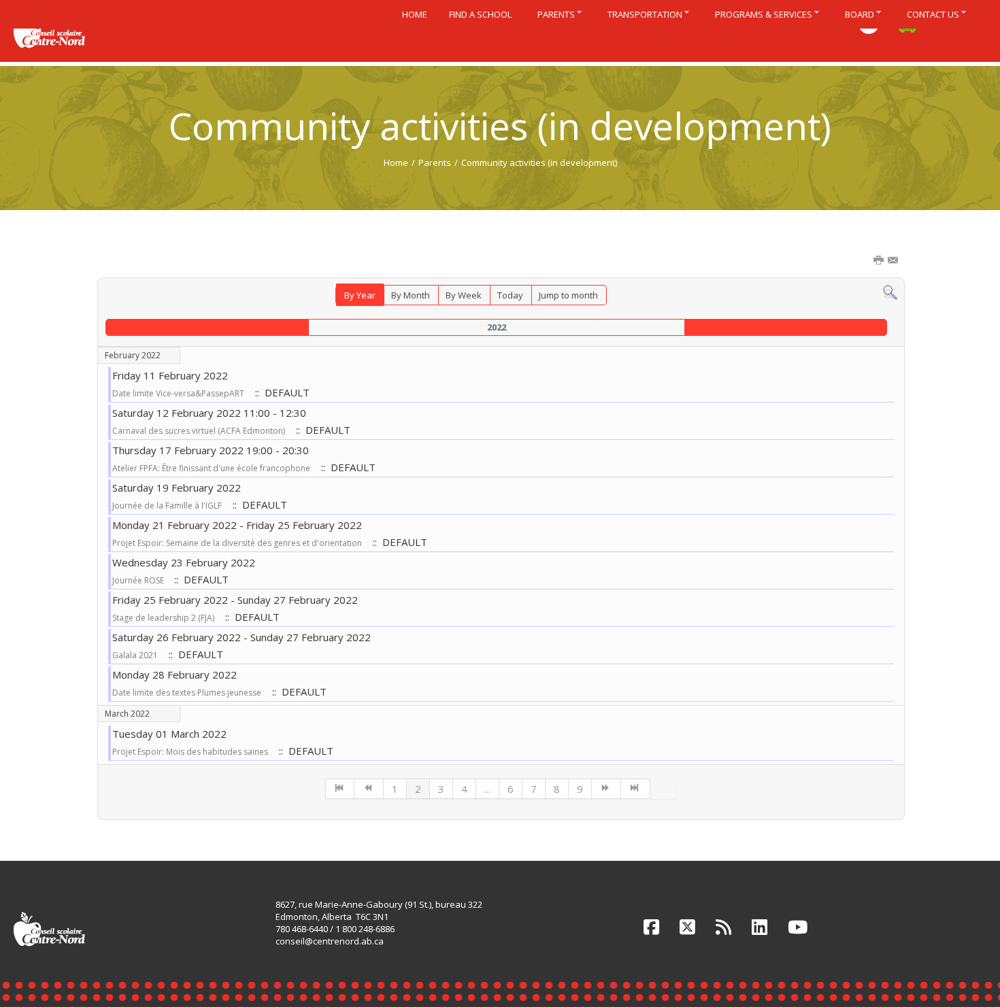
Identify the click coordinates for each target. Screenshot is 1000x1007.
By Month (410, 295)
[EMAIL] (894, 261)
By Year (360, 295)
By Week (464, 295)
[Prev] (369, 789)
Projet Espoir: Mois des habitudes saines (190, 751)
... (487, 789)
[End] (635, 789)
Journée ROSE (139, 580)
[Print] (879, 261)
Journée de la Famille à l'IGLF (167, 505)
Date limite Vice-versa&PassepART (178, 393)
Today (510, 295)
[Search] (890, 292)
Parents (434, 162)
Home (396, 162)
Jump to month (568, 295)
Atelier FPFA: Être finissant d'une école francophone (211, 468)
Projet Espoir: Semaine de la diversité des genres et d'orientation (237, 543)
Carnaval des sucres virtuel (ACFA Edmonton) (198, 431)
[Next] (606, 789)
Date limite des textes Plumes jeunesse (186, 692)
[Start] (340, 789)
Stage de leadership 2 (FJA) (163, 618)
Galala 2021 (135, 655)
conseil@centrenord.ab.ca (330, 941)
